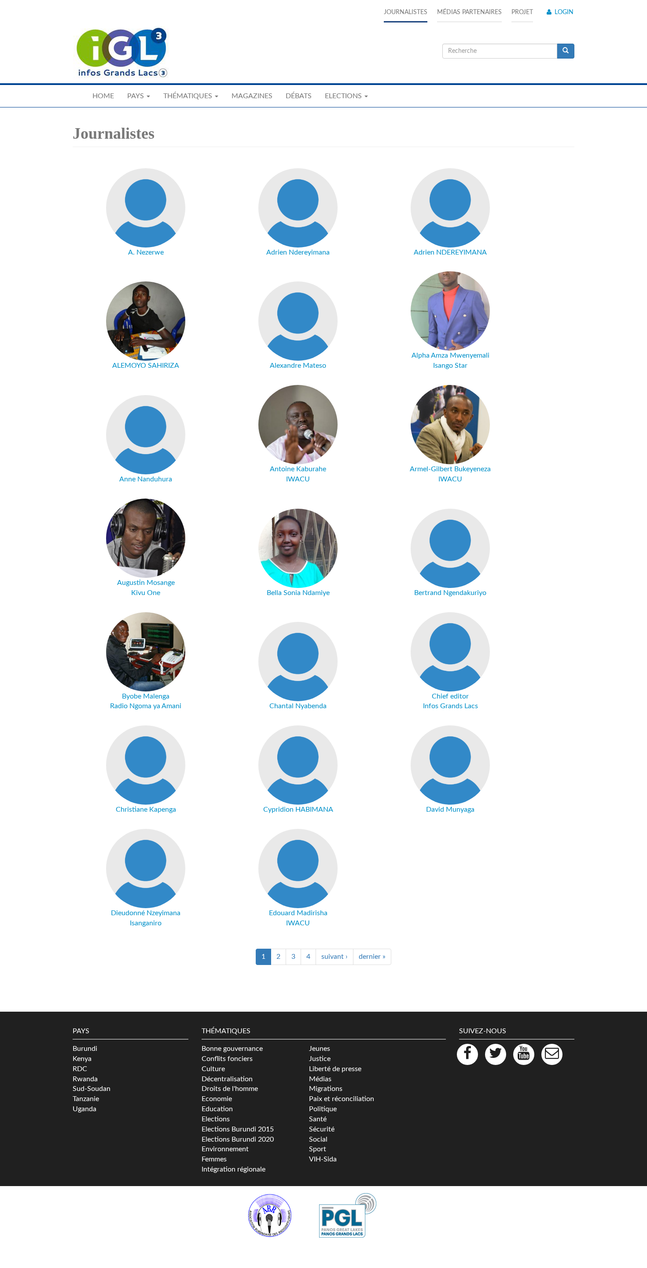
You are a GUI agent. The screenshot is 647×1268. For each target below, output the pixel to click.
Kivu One (145, 592)
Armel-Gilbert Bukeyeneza (450, 469)
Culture (213, 1068)
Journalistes (405, 12)
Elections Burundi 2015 (238, 1129)
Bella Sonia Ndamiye (298, 592)
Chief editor (450, 696)
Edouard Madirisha (298, 913)
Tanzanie (86, 1098)
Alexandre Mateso (298, 365)
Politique (323, 1109)
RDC (80, 1068)
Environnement (225, 1149)
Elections (216, 1119)
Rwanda (85, 1079)
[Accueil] (121, 53)
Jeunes (319, 1048)
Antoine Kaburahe (298, 469)
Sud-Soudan (91, 1088)
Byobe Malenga (145, 696)
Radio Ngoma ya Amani (145, 706)
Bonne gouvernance (232, 1048)
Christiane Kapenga (146, 809)
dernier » (372, 956)
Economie (217, 1098)
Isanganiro (146, 923)
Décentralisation (227, 1079)
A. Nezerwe (146, 252)
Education (217, 1109)
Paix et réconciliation (341, 1098)
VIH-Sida (323, 1159)
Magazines (252, 96)
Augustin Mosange (146, 582)
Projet (522, 12)
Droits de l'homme (230, 1088)
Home (103, 96)
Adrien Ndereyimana (298, 252)
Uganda (84, 1109)
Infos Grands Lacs (450, 706)
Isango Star (450, 365)
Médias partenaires (469, 12)
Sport (317, 1149)
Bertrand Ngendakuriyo (450, 592)
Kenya (82, 1058)
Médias (320, 1079)
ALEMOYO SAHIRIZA (145, 365)
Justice (320, 1058)
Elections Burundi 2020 (238, 1139)
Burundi (85, 1048)
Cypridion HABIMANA (298, 809)
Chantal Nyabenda (298, 706)
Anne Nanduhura (145, 479)
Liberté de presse (335, 1068)
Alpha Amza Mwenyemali (450, 355)
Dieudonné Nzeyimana (145, 913)
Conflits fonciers (227, 1058)
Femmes (214, 1159)
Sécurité (322, 1129)
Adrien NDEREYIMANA (450, 252)
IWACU (298, 479)
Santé (318, 1119)
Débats (299, 96)
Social (318, 1139)
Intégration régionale (233, 1169)
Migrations (325, 1088)
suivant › (334, 956)
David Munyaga (450, 809)
